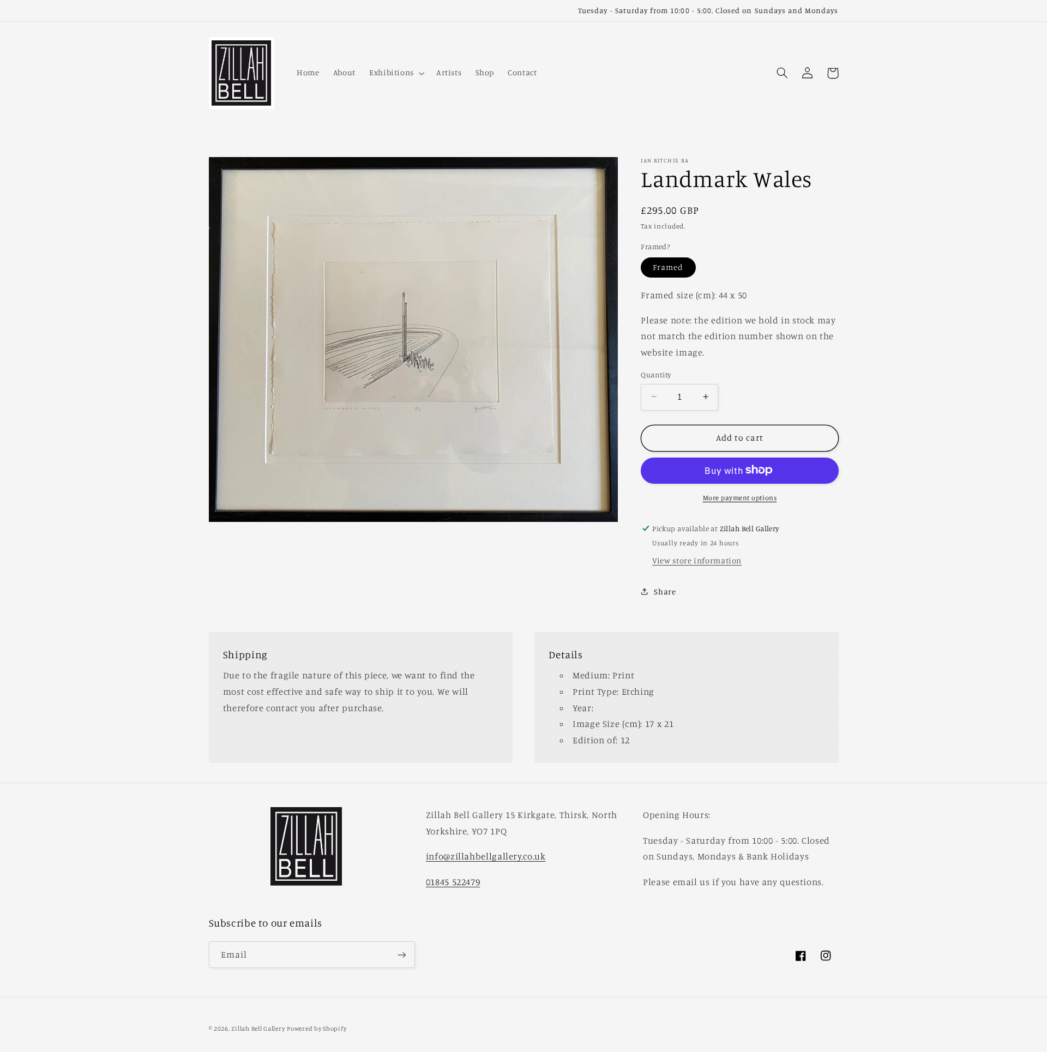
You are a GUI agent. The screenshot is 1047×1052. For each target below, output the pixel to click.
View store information (697, 559)
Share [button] (665, 591)
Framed (668, 267)
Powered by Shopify (316, 1028)
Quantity (656, 374)
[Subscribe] (401, 954)
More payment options (740, 497)
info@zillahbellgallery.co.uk (486, 856)
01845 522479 (453, 881)
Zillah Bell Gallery (258, 1028)
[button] (395, 73)
